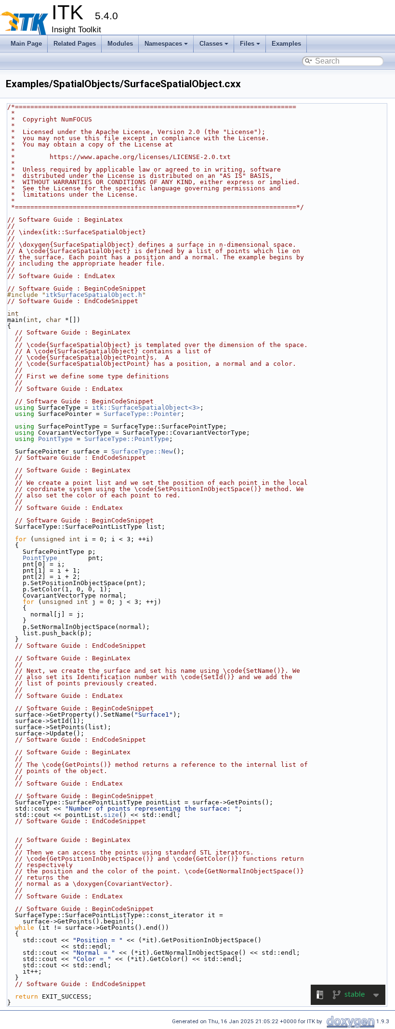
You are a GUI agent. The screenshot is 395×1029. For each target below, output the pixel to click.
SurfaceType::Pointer (142, 413)
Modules (120, 43)
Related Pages (74, 43)
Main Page (26, 43)
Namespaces (163, 43)
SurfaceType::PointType (126, 438)
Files (247, 43)
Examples (286, 43)
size (111, 814)
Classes (211, 43)
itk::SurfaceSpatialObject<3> (146, 407)
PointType (55, 438)
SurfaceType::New (142, 451)
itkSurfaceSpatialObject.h (94, 294)
